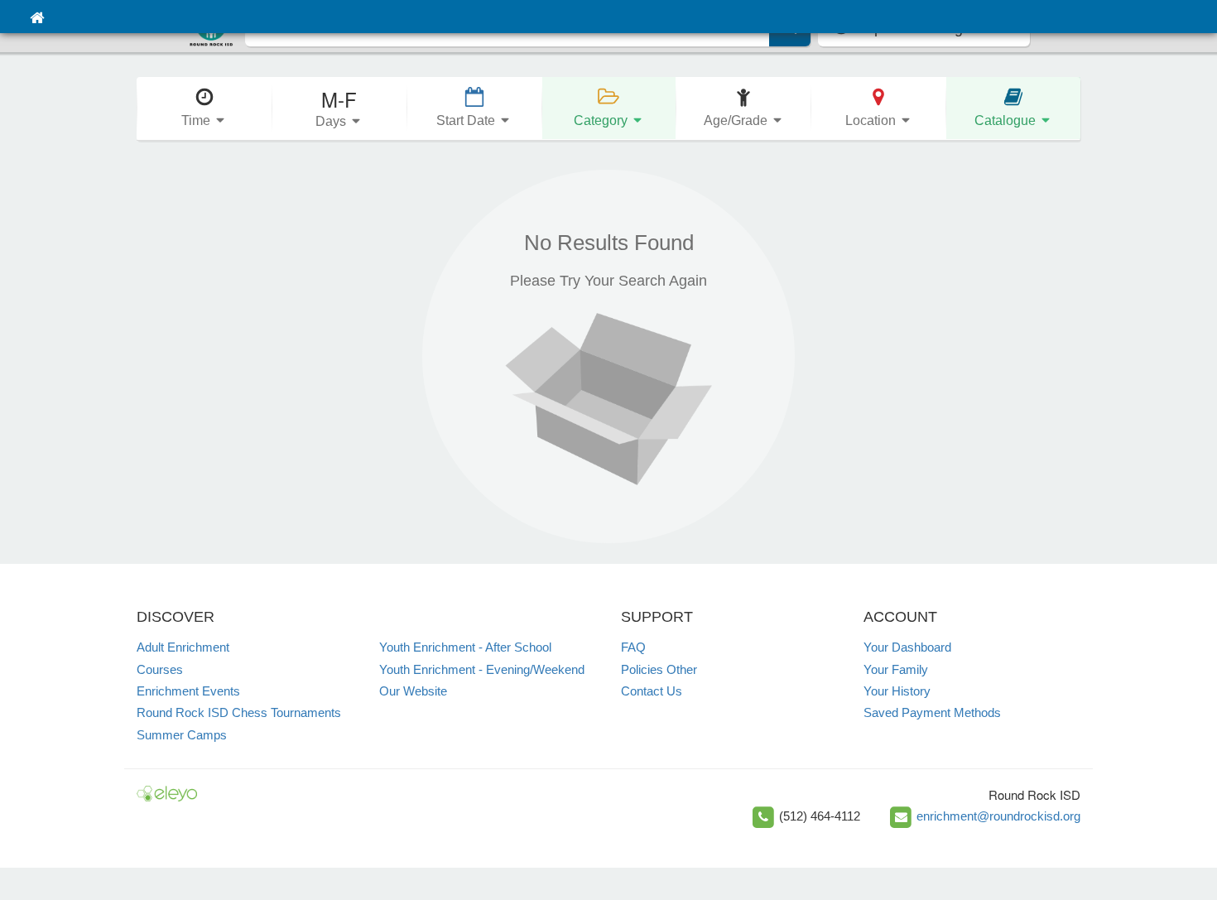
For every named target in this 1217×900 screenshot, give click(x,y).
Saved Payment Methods (932, 712)
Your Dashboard (907, 647)
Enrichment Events (188, 691)
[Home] (36, 16)
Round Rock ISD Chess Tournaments (239, 712)
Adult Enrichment (183, 647)
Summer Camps (182, 735)
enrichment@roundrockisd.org (998, 816)
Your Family (895, 669)
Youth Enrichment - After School (465, 647)
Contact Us (651, 691)
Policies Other (659, 669)
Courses (160, 669)
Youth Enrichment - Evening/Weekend (481, 669)
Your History (897, 691)
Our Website (413, 691)
